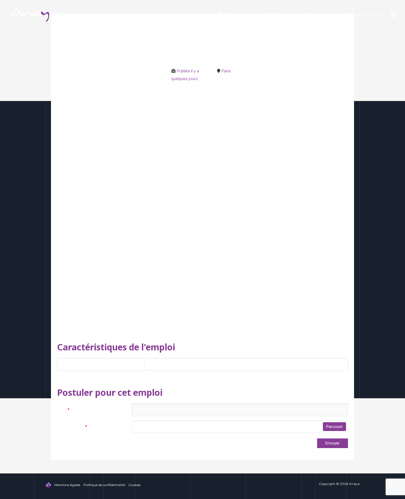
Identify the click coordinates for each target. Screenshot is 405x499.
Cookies (134, 485)
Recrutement (323, 14)
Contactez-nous (364, 14)
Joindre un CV (72, 426)
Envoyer (332, 443)
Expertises (289, 14)
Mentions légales (67, 485)
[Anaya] (34, 14)
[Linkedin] (392, 15)
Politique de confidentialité (104, 485)
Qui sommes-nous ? (248, 14)
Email (63, 409)
